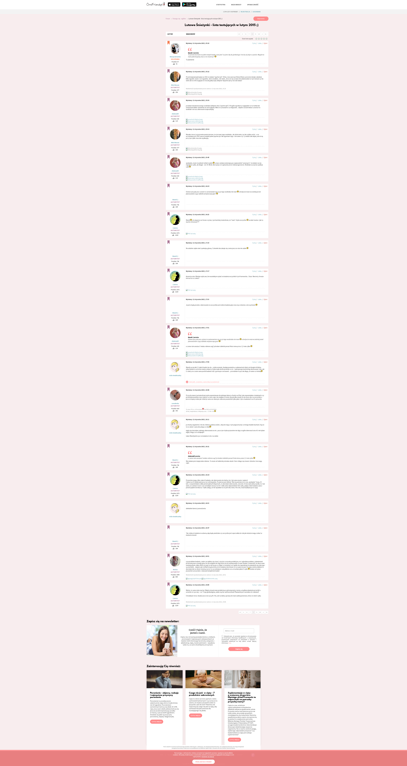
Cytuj (254, 43)
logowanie (257, 12)
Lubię (259, 43)
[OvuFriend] (156, 5)
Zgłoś (265, 43)
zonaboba (175, 403)
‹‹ (239, 33)
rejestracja (245, 12)
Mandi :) (175, 200)
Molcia (175, 569)
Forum (168, 19)
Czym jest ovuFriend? (230, 12)
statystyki (220, 5)
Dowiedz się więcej (207, 757)
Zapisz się (239, 649)
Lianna (175, 228)
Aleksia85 (175, 114)
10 (259, 34)
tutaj (229, 643)
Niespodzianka (175, 57)
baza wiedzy (236, 5)
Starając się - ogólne (179, 19)
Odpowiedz (261, 19)
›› (265, 33)
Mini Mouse (175, 85)
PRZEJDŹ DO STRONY (203, 762)
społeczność (252, 5)
